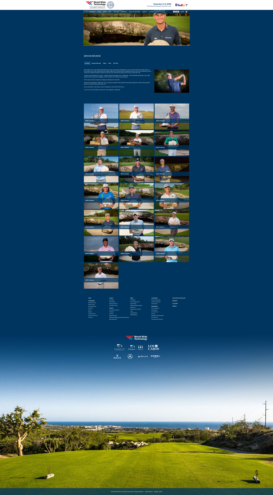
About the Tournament (92, 315)
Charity (89, 310)
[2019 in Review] (101, 169)
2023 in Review (160, 120)
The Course (90, 308)
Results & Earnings (113, 315)
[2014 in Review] (172, 196)
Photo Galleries (133, 303)
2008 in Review (160, 253)
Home (89, 298)
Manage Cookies (158, 491)
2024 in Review (125, 120)
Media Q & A (132, 307)
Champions (111, 311)
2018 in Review (125, 174)
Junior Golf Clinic (154, 311)
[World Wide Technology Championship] (99, 5)
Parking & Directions (113, 303)
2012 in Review (125, 227)
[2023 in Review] (172, 116)
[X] (174, 11)
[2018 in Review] (136, 169)
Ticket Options (112, 301)
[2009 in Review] (136, 249)
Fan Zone (153, 313)
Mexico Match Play (113, 319)
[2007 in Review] (101, 276)
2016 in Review (89, 200)
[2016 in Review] (101, 196)
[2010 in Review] (101, 249)
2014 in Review (160, 200)
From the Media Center (135, 301)
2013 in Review (89, 227)
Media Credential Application (136, 305)
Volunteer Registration (156, 300)
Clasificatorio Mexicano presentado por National (119, 317)
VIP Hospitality (154, 310)
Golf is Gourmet (154, 317)
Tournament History (92, 306)
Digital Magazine (133, 314)
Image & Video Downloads (135, 309)
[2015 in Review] (136, 196)
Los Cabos (151, 11)
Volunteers (116, 11)
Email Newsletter (133, 312)
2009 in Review (125, 253)
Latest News (132, 300)
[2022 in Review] (101, 143)
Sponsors (90, 311)
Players (104, 11)
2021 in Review (125, 147)
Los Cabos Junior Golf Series (157, 319)
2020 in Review (160, 147)
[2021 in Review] (136, 143)
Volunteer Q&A (154, 303)
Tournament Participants (114, 310)
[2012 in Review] (136, 223)
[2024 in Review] (136, 116)
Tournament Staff (91, 313)
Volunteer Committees (155, 301)
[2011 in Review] (172, 223)
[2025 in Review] (101, 116)
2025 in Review (89, 120)
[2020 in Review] (172, 143)
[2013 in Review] (101, 223)
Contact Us (90, 317)
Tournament (92, 11)
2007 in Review (89, 280)
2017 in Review (160, 174)
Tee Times (111, 313)
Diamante (144, 11)
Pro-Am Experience (155, 308)
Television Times (91, 304)
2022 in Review (89, 147)
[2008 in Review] (172, 249)
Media (110, 11)
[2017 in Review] (172, 169)
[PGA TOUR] (181, 5)
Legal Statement (149, 491)
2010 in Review (89, 253)
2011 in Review (160, 227)
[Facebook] (176, 11)
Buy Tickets (111, 300)
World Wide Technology (134, 11)
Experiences (124, 11)
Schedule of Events (92, 302)
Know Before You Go (113, 305)
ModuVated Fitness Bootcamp (157, 315)
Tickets (99, 11)
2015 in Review (125, 200)
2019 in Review (89, 174)
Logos (131, 311)
